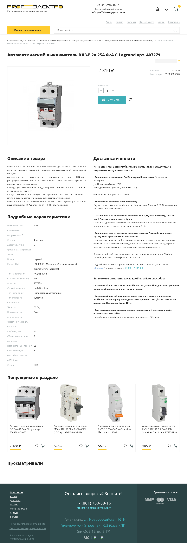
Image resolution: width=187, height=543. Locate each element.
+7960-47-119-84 (134, 267)
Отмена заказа (146, 22)
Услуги (161, 22)
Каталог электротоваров (27, 30)
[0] (175, 9)
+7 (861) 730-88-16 (108, 5)
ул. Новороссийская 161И (105, 519)
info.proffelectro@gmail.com (108, 12)
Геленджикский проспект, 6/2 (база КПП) (93, 525)
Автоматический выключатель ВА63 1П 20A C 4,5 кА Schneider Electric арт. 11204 (114, 429)
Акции (109, 22)
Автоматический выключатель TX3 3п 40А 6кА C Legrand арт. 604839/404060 (26, 429)
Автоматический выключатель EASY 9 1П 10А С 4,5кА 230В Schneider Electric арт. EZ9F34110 (159, 429)
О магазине (174, 22)
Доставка (131, 22)
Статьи (14, 512)
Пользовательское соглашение (27, 523)
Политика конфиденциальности (27, 528)
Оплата (119, 22)
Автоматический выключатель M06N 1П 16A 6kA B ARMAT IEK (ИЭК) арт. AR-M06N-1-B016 (70, 429)
